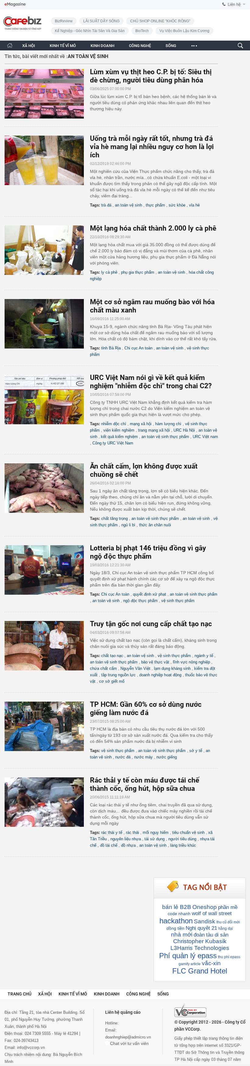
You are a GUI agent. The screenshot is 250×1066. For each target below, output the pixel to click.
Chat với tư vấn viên (129, 1043)
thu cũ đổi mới (228, 922)
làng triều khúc (183, 845)
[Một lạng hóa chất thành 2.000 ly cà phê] (47, 250)
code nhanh (179, 913)
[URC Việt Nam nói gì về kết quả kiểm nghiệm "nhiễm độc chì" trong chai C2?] (47, 399)
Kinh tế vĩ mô (73, 993)
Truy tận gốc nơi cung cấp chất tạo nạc (151, 624)
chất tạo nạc (112, 655)
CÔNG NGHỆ (140, 45)
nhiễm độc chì (113, 424)
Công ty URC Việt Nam (112, 443)
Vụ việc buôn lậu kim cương (184, 31)
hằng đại (225, 928)
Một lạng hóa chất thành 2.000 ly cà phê (153, 228)
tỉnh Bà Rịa (111, 348)
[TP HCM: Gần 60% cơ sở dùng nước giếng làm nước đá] (47, 726)
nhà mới (181, 934)
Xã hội (45, 993)
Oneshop (204, 907)
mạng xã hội (141, 424)
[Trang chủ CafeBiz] (9, 45)
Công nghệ (138, 993)
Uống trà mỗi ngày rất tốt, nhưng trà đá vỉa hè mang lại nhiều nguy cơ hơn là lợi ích (152, 146)
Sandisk (204, 921)
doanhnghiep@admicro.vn (128, 1037)
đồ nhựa (128, 845)
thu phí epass (229, 957)
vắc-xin (211, 963)
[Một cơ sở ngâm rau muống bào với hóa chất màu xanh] (47, 324)
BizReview (64, 21)
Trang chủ (19, 993)
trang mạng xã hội (154, 430)
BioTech (142, 31)
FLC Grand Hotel (199, 971)
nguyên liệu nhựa (125, 839)
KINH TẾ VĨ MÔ (63, 45)
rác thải (132, 832)
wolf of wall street (212, 913)
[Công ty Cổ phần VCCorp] (190, 1010)
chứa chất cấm (103, 668)
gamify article (190, 964)
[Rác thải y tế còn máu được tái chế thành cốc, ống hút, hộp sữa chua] (47, 802)
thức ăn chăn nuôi (155, 525)
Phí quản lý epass (188, 955)
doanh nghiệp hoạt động (160, 675)
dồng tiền (175, 928)
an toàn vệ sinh (128, 205)
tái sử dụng (155, 839)
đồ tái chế (108, 845)
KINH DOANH (102, 45)
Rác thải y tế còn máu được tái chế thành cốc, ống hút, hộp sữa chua (144, 784)
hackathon (176, 921)
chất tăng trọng (114, 518)
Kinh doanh (107, 993)
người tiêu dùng (182, 839)
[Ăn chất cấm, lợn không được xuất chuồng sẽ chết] (47, 488)
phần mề (228, 907)
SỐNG (171, 45)
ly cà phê (109, 272)
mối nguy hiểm (156, 832)
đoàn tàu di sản (211, 935)
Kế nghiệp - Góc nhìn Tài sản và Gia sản (90, 31)
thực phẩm (155, 205)
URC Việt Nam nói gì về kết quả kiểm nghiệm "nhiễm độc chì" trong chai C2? (151, 382)
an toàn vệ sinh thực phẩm (165, 436)
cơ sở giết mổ (111, 681)
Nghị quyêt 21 (201, 928)
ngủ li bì (128, 525)
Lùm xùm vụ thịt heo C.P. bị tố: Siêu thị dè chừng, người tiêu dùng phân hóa (151, 76)
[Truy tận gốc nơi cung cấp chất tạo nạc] (47, 645)
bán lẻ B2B (176, 907)
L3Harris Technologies (199, 948)
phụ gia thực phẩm (137, 272)
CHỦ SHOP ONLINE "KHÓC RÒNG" (160, 21)
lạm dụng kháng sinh (172, 668)
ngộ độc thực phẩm (140, 600)
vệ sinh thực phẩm (178, 600)
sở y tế (195, 750)
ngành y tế (204, 655)
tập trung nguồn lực (118, 675)
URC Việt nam (205, 436)
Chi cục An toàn (138, 348)
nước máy (143, 757)
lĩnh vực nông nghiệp (191, 662)
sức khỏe (177, 205)
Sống (163, 993)
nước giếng (166, 757)
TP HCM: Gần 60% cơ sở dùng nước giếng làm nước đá (146, 708)
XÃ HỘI (28, 45)
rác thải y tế (111, 832)
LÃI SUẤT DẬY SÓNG (101, 21)
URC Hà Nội (184, 430)
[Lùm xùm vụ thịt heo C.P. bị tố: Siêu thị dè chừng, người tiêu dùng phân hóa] (47, 94)
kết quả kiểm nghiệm (119, 436)
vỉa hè (194, 205)
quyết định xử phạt (149, 594)
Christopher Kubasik (200, 941)
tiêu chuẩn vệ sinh (188, 832)
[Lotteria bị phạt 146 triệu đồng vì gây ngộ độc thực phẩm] (47, 570)
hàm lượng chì (168, 424)
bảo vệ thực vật (155, 662)
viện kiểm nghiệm (118, 430)
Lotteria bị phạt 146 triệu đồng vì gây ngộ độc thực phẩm (148, 552)
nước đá (122, 757)
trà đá (106, 205)
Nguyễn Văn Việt (135, 668)
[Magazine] (15, 4)
